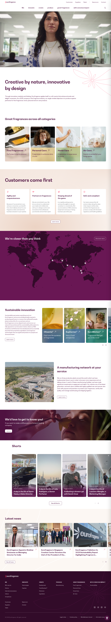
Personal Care (76, 588)
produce (50, 8)
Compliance (8, 596)
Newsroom (95, 2)
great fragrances (63, 8)
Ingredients (42, 593)
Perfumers (41, 591)
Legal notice (63, 617)
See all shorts (55, 503)
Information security (101, 617)
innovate (31, 8)
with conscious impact (81, 8)
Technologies (25, 585)
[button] (24, 475)
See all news (10, 562)
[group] (52, 325)
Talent (85, 2)
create (41, 8)
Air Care (75, 593)
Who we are (8, 585)
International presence (10, 591)
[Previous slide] (103, 562)
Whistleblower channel (86, 617)
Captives (24, 588)
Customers (69, 2)
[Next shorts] (98, 503)
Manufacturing (60, 585)
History (7, 588)
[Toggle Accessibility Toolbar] (107, 618)
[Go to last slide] (103, 345)
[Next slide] (106, 345)
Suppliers (78, 2)
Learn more (55, 221)
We (23, 8)
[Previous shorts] (95, 503)
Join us (8, 431)
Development (42, 585)
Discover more (100, 238)
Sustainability (93, 585)
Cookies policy (73, 617)
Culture (7, 593)
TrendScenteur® (43, 588)
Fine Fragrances (77, 585)
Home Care (76, 591)
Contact (103, 2)
